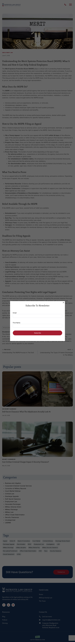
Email (15, 313)
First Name (16, 323)
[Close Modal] (63, 302)
